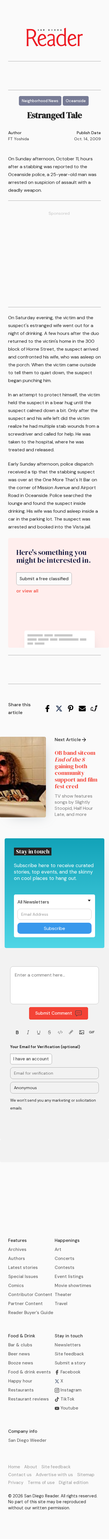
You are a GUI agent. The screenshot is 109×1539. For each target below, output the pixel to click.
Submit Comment (53, 1013)
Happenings (67, 1240)
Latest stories (23, 1267)
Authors (16, 1258)
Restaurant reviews (28, 1399)
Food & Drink (21, 1336)
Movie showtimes (73, 1285)
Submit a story (70, 1363)
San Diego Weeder (27, 1440)
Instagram (70, 1390)
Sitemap (85, 1475)
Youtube (68, 1408)
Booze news (20, 1363)
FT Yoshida (18, 138)
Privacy (16, 1482)
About (30, 1467)
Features (17, 1240)
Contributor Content (30, 1294)
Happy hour (20, 1381)
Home (14, 1467)
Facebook (70, 1372)
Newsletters (68, 1345)
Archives (17, 1249)
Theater (63, 1294)
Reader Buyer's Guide (30, 1313)
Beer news (19, 1354)
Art (58, 1249)
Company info (22, 1431)
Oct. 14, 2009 (87, 138)
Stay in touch (69, 1336)
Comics (16, 1285)
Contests (64, 1267)
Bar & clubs (20, 1345)
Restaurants (21, 1390)
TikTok (66, 1399)
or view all (27, 591)
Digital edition (73, 1482)
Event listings (69, 1276)
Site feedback (69, 1354)
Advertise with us (54, 1475)
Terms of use (41, 1482)
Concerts (64, 1258)
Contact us (20, 1475)
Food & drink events (29, 1372)
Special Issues (23, 1276)
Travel (61, 1304)
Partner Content (25, 1304)
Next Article (68, 740)
